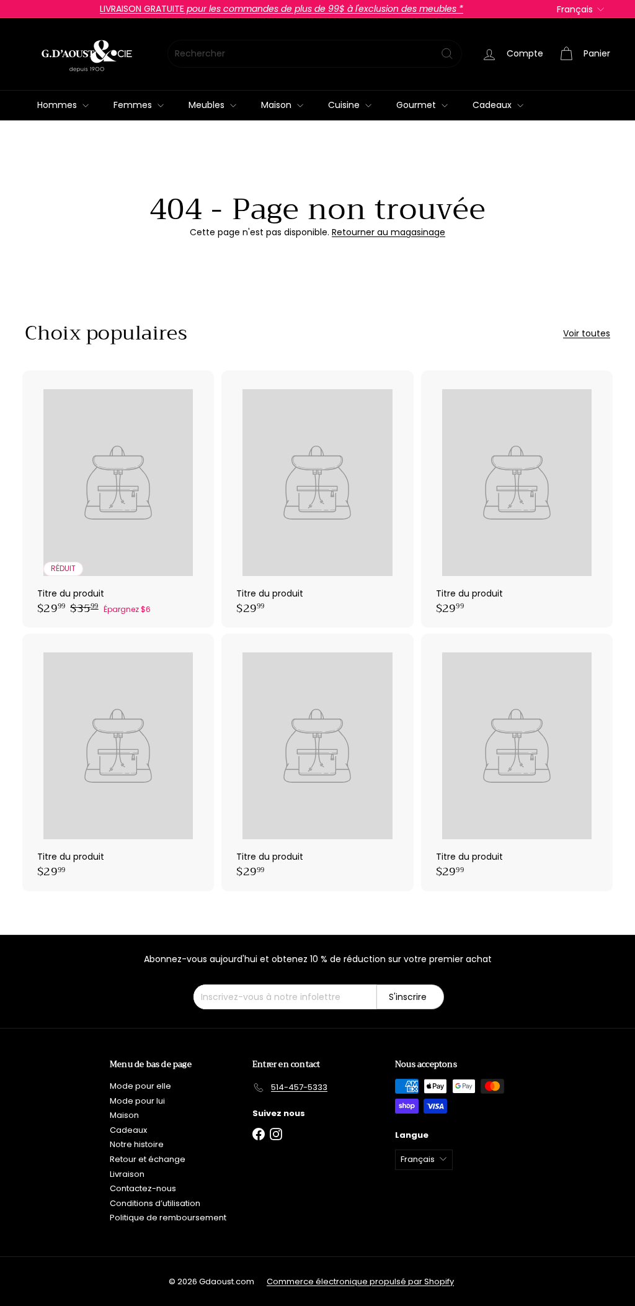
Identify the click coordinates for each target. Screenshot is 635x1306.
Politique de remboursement (168, 1217)
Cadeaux (493, 105)
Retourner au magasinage (388, 232)
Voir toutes (586, 333)
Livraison (127, 1174)
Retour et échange (147, 1159)
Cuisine (345, 105)
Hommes (58, 105)
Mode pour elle (140, 1086)
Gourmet (417, 105)
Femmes (133, 105)
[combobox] (314, 54)
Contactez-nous (143, 1188)
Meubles (208, 105)
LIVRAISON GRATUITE (281, 8)
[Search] (447, 54)
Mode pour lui (137, 1101)
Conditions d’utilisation (155, 1203)
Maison (277, 105)
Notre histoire (137, 1144)
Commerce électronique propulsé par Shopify (360, 1281)
